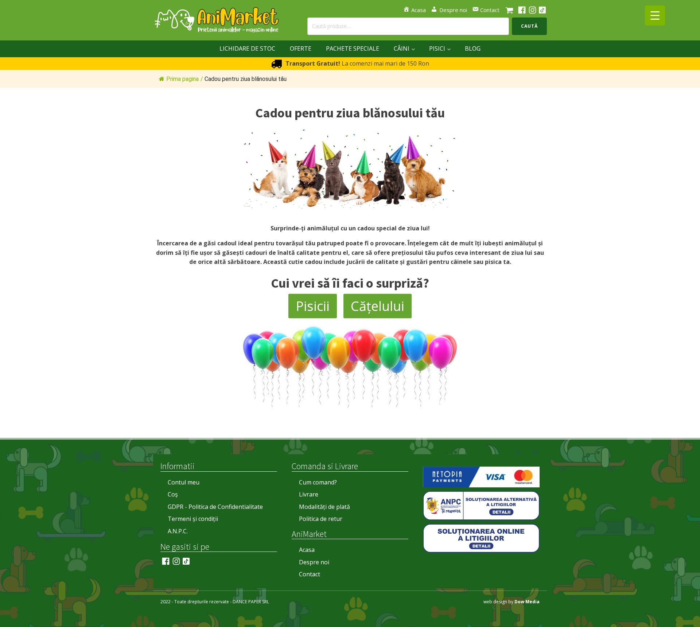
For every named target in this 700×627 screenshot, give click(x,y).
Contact (309, 574)
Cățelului (377, 306)
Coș (173, 494)
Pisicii (313, 306)
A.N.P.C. (178, 531)
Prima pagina (182, 78)
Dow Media (527, 602)
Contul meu (183, 482)
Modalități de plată (324, 507)
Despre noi (314, 562)
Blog (473, 48)
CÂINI (401, 48)
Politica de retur (320, 519)
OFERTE (300, 48)
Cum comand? (318, 482)
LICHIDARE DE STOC (247, 48)
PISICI (437, 48)
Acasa (307, 550)
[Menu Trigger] (655, 15)
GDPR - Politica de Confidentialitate (215, 507)
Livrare (308, 494)
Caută (529, 26)
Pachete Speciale (352, 48)
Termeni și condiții (193, 519)
